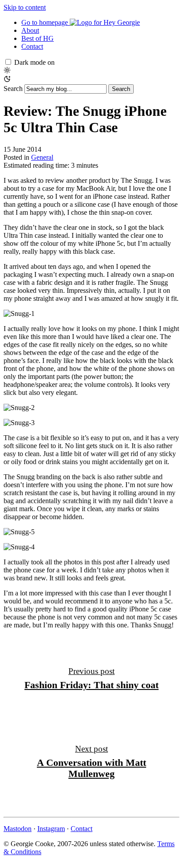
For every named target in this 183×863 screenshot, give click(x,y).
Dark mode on (34, 62)
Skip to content (25, 7)
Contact (32, 46)
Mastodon (18, 828)
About (30, 30)
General (42, 157)
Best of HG (37, 38)
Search (13, 88)
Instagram (51, 828)
